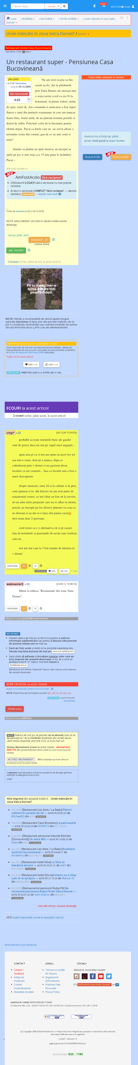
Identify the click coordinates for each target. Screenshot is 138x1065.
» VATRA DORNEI (67, 18)
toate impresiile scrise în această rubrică (38, 917)
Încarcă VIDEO (121, 157)
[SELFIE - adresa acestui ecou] (35, 566)
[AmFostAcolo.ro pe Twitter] (109, 975)
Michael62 (17, 816)
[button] (30, 566)
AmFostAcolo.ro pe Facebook (20, 944)
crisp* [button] (10, 433)
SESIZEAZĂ (37, 239)
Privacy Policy (52, 991)
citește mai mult (48, 194)
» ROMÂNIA (27, 18)
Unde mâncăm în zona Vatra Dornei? (40, 33)
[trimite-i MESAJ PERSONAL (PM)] (19, 433)
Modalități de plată (24, 991)
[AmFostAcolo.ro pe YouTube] (101, 975)
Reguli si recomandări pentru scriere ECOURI (27, 688)
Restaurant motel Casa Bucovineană (28, 48)
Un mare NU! (37, 839)
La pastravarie (66, 823)
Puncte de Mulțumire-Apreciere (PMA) (26, 352)
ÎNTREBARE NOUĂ (18, 665)
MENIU (83, 34)
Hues (14, 842)
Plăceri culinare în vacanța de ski (41, 811)
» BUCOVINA (45, 18)
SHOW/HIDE (69, 701)
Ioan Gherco (42, 894)
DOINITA (43, 826)
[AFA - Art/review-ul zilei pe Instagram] (77, 975)
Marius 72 (68, 878)
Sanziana (20, 83)
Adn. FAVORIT (16, 250)
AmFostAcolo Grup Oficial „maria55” (94, 984)
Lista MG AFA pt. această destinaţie (57, 905)
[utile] (94, 6)
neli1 (63, 865)
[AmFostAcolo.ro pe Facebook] (93, 975)
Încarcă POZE (92, 157)
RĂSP (12, 566)
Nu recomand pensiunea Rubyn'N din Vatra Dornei (42, 889)
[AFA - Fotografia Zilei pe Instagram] (85, 975)
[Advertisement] (106, 105)
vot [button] (75, 571)
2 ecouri (13, 262)
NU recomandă (19, 93)
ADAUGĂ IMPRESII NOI (63, 651)
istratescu (17, 855)
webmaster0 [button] (15, 584)
